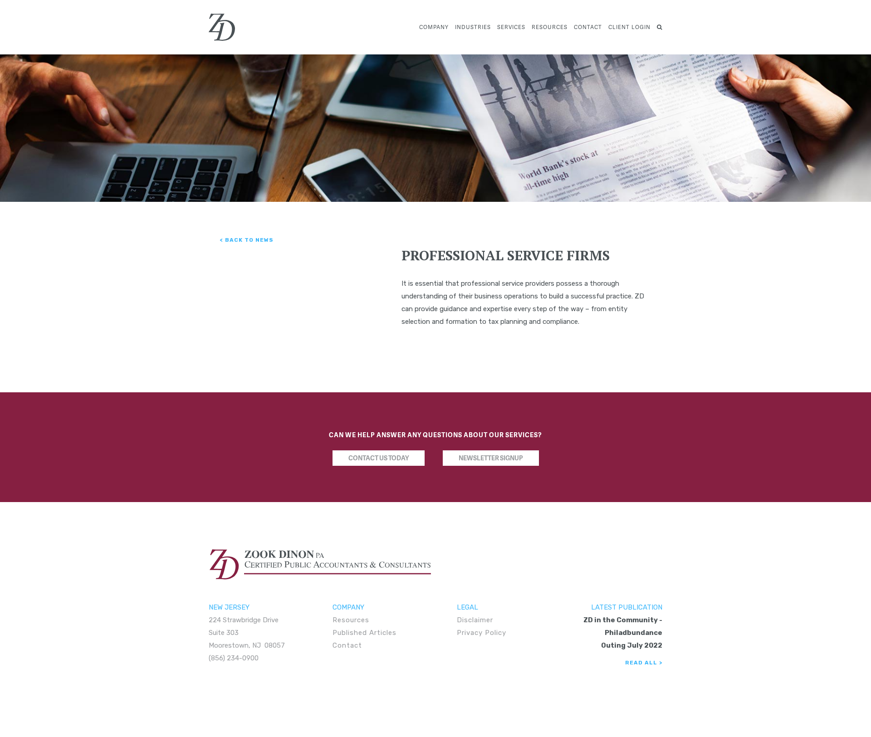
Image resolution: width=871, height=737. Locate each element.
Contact (588, 27)
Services (511, 27)
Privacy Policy (481, 633)
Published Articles (364, 633)
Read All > (643, 662)
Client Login (629, 27)
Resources (550, 27)
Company (434, 27)
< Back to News (247, 240)
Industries (473, 27)
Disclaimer (475, 620)
